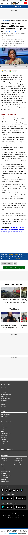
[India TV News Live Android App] (7, 498)
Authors (3, 404)
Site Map (5, 515)
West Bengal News (18, 464)
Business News (4, 441)
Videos (8, 7)
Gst (15, 263)
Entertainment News (6, 433)
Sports (22, 7)
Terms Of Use (12, 515)
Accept (13, 533)
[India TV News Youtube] (26, 0)
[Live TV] (25, 3)
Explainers (3, 439)
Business (7, 20)
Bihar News (4, 458)
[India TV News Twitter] (25, 0)
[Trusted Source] (13, 71)
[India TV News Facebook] (23, 0)
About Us (3, 390)
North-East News (5, 469)
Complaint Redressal (6, 394)
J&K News (3, 479)
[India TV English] (15, 3)
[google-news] (21, 490)
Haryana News (4, 462)
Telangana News (18, 462)
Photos (2, 429)
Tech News (4, 437)
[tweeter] (6, 490)
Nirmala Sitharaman (7, 263)
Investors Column (5, 398)
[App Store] (20, 498)
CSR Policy (10, 517)
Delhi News (4, 460)
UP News (3, 473)
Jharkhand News (5, 464)
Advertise (3, 392)
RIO (16, 517)
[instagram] (10, 490)
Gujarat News (4, 477)
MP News (3, 467)
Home (2, 7)
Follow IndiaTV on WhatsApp (13, 268)
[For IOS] (20, 507)
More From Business (14, 284)
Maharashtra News (18, 458)
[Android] (21, 0)
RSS (19, 517)
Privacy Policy (21, 515)
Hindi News (4, 400)
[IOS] (20, 0)
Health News (4, 443)
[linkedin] (17, 490)
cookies (5, 533)
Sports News (4, 435)
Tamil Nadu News (5, 471)
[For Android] (7, 507)
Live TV (3, 402)
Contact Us (4, 388)
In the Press (4, 396)
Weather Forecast (5, 414)
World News (4, 427)
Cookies (4, 530)
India (12, 7)
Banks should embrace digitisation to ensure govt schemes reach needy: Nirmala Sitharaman (12, 230)
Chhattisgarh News (5, 475)
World (17, 7)
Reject (22, 533)
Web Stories (4, 406)
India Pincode (4, 416)
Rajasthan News (18, 460)
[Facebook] (2, 490)
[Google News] (5, 71)
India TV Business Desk (12, 31)
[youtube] (13, 490)
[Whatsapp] (22, 71)
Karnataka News (5, 481)
